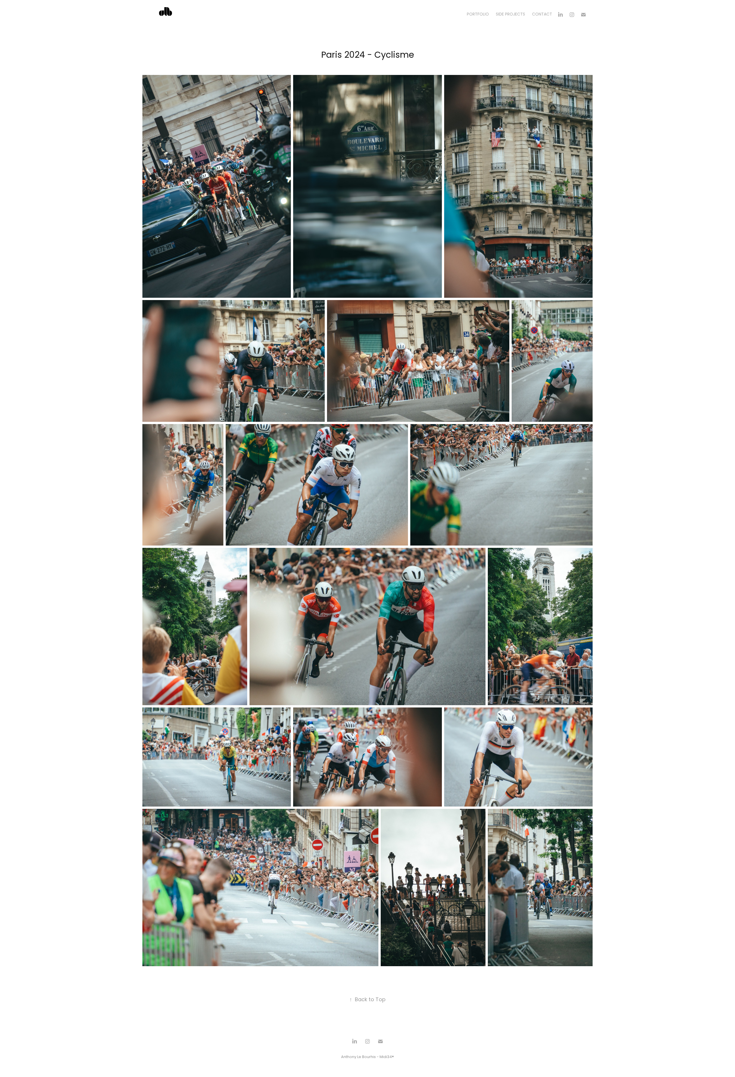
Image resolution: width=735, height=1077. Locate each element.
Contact (542, 14)
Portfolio (478, 14)
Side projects (510, 14)
